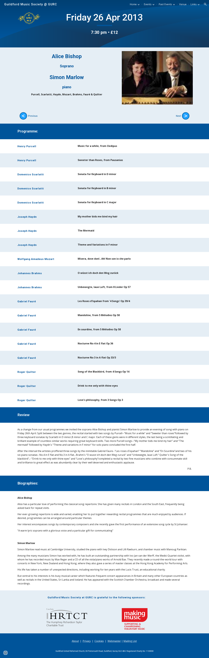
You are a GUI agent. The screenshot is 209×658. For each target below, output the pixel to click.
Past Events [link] (165, 4)
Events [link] (147, 4)
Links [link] (193, 4)
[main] (104, 23)
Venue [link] (183, 4)
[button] (205, 4)
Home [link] (133, 4)
